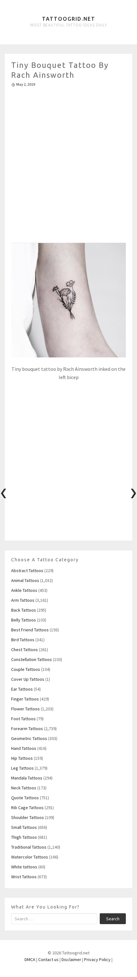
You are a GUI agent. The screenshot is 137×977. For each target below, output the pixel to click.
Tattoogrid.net (68, 19)
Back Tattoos (23, 610)
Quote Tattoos (25, 798)
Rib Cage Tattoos (27, 807)
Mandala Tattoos (26, 778)
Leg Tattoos (22, 768)
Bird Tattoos (22, 640)
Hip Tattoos (22, 758)
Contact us (48, 959)
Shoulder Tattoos (27, 817)
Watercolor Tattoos (29, 857)
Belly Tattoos (23, 620)
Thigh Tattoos (24, 837)
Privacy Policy (97, 959)
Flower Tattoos (25, 709)
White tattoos (24, 867)
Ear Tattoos (22, 689)
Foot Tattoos (23, 719)
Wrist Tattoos (24, 877)
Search (112, 919)
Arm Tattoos (22, 600)
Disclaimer (71, 959)
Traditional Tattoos (29, 847)
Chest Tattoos (24, 649)
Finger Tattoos (25, 699)
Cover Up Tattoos (27, 679)
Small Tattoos (24, 827)
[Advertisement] (68, 162)
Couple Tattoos (25, 669)
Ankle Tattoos (24, 590)
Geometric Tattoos (29, 738)
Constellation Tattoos (31, 659)
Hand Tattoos (23, 748)
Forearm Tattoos (27, 728)
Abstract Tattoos (27, 570)
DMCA (30, 959)
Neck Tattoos (23, 788)
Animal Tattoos (25, 580)
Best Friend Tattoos (30, 630)
